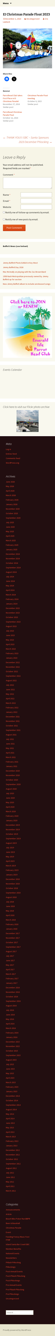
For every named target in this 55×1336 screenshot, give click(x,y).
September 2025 (13, 518)
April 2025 (10, 536)
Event (8, 1232)
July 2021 (10, 739)
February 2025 (12, 545)
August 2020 (11, 789)
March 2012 (11, 1190)
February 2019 (12, 870)
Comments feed (13, 458)
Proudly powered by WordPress (17, 1330)
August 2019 (11, 843)
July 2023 (10, 630)
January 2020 (11, 820)
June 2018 (10, 906)
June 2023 (10, 635)
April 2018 (10, 915)
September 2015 (13, 1055)
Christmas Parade (13, 1227)
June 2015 (10, 1069)
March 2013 (11, 1136)
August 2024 (11, 572)
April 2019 (10, 861)
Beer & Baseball (13, 1223)
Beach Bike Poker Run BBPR (18, 1218)
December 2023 (13, 608)
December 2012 (13, 1150)
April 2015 (10, 1078)
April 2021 (10, 752)
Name (6, 194)
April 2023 (10, 644)
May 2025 (10, 531)
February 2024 (12, 599)
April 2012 (10, 1186)
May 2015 (10, 1073)
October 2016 (12, 996)
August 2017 (11, 951)
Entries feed (11, 453)
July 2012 (10, 1172)
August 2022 (11, 680)
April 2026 (10, 490)
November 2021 (13, 721)
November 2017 (13, 938)
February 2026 (12, 500)
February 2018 (12, 924)
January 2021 (11, 766)
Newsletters (11, 1258)
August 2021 (11, 734)
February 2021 (12, 761)
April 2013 (10, 1132)
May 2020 (10, 802)
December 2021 (13, 716)
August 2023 (11, 626)
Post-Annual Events (14, 1271)
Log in (8, 449)
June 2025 (10, 527)
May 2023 (10, 640)
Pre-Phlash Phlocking (15, 1289)
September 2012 (13, 1163)
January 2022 (11, 712)
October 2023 (12, 617)
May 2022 (10, 694)
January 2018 (11, 929)
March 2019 (11, 865)
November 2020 (13, 775)
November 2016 (13, 992)
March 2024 (11, 594)
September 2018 (13, 892)
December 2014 (13, 1096)
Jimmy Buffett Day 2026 (13, 267)
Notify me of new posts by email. (21, 219)
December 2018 (13, 879)
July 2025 (10, 522)
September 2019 (13, 838)
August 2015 (11, 1059)
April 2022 (10, 698)
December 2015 (13, 1041)
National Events (12, 1253)
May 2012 (10, 1181)
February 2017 (12, 978)
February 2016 (12, 1032)
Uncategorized (32, 18)
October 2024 (12, 563)
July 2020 (10, 793)
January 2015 (11, 1091)
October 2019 (12, 834)
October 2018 (12, 888)
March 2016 (11, 1028)
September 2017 (13, 947)
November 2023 (13, 612)
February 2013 (12, 1141)
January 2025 (11, 549)
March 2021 (11, 757)
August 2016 (11, 1005)
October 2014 (12, 1100)
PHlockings (11, 1267)
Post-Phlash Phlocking (15, 1276)
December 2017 (13, 933)
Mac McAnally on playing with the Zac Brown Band (24, 272)
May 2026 (10, 486)
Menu (6, 3)
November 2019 (13, 829)
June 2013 (10, 1123)
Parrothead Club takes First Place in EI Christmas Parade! (12, 98)
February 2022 (12, 707)
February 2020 (12, 816)
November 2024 (13, 558)
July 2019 (10, 847)
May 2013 (10, 1127)
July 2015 (10, 1064)
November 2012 (13, 1154)
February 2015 (12, 1087)
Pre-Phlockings (12, 1294)
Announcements (13, 1209)
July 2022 (10, 685)
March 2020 (11, 811)
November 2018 (13, 883)
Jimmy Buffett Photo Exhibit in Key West (20, 262)
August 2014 (11, 1109)
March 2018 (11, 919)
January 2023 (11, 658)
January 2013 (11, 1145)
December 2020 (13, 770)
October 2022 (12, 671)
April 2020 (10, 807)
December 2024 (13, 554)
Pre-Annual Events (14, 1285)
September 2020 (13, 784)
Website (7, 207)
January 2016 (11, 1037)
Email (6, 200)
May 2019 (10, 856)
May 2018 (10, 910)
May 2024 (10, 585)
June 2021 (10, 743)
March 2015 (11, 1082)
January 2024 (11, 603)
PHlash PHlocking (13, 1262)
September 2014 (13, 1105)
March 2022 (11, 703)
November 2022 (13, 667)
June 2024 (10, 581)
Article (9, 1214)
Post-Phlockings (13, 1280)
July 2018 (10, 901)
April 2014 (10, 1118)
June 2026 (10, 481)
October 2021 (12, 725)
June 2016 (10, 1014)
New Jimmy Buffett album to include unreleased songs (26, 284)
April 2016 (10, 1023)
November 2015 (13, 1046)
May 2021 (10, 748)
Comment (9, 174)
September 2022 (13, 676)
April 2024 (10, 590)
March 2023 (11, 649)
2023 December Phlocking (35, 142)
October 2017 (12, 942)
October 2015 (12, 1050)
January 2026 (11, 504)
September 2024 (13, 567)
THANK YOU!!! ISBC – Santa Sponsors (26, 137)
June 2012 (10, 1177)
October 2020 (12, 779)
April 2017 (10, 969)
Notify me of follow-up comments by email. (27, 212)
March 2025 (11, 540)
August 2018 (11, 897)
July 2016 (10, 1010)
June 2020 (10, 798)
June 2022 (10, 689)
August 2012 (11, 1168)
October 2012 (12, 1159)
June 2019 (10, 852)
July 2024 (10, 576)
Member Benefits (13, 1249)
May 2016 (10, 1019)
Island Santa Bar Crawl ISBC (17, 1244)
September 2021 (13, 730)
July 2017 (10, 956)
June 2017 (10, 960)
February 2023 (12, 653)
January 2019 (11, 874)
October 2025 (12, 513)
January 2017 (11, 983)
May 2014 (10, 1114)
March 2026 (11, 495)
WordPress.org (12, 463)
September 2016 (13, 1001)
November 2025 (13, 509)
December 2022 (13, 662)
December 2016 (13, 987)
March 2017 (11, 974)
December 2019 (13, 825)
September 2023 (13, 621)
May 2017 (10, 965)
